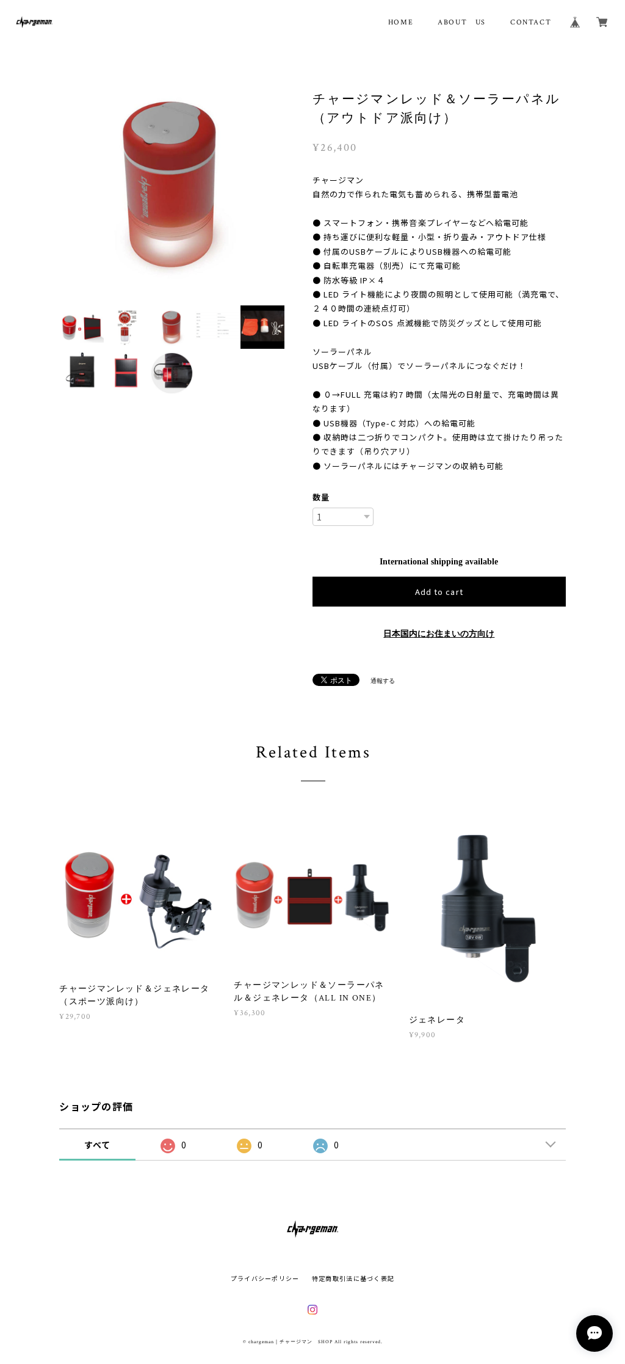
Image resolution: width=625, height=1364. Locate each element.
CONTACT (530, 22)
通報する (382, 680)
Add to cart (439, 591)
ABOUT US (462, 22)
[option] (171, 187)
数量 (321, 497)
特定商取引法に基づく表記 (353, 1278)
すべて (97, 1145)
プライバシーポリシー (265, 1278)
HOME (400, 22)
